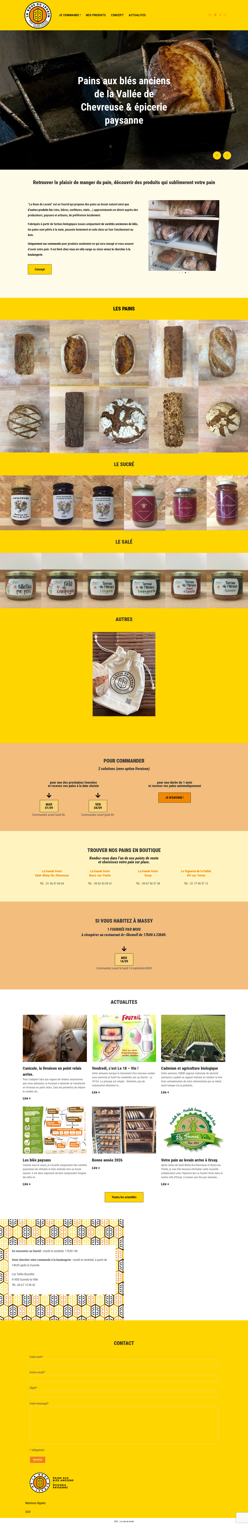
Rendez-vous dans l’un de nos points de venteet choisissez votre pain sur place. (124, 860)
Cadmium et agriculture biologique (189, 1068)
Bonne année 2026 (107, 1160)
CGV (28, 1512)
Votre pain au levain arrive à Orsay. (189, 1160)
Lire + (27, 1098)
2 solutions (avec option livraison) (124, 769)
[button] (217, 155)
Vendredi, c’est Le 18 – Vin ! (115, 1068)
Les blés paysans (37, 1160)
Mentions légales (35, 1503)
